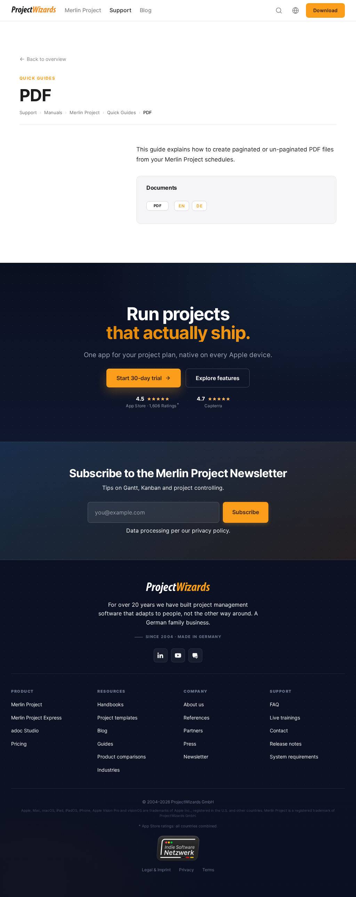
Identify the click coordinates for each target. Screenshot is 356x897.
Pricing (19, 744)
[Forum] (195, 655)
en (182, 205)
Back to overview (46, 59)
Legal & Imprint (156, 869)
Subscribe (245, 512)
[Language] (295, 10)
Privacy (186, 869)
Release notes (285, 744)
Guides (105, 744)
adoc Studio (25, 730)
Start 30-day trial (139, 378)
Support (120, 10)
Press (190, 744)
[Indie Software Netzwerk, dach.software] (178, 848)
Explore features (218, 378)
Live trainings (285, 718)
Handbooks (110, 704)
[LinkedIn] (161, 655)
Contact (279, 730)
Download (325, 10)
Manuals (53, 112)
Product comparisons (121, 757)
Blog (146, 10)
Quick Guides (121, 112)
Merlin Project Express (36, 718)
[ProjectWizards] (178, 587)
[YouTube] (178, 655)
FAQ (274, 704)
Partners (193, 730)
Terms (208, 869)
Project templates (117, 718)
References (196, 718)
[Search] (279, 10)
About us (194, 704)
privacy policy (210, 530)
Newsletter (196, 757)
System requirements (294, 757)
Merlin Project (83, 10)
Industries (108, 770)
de (199, 205)
